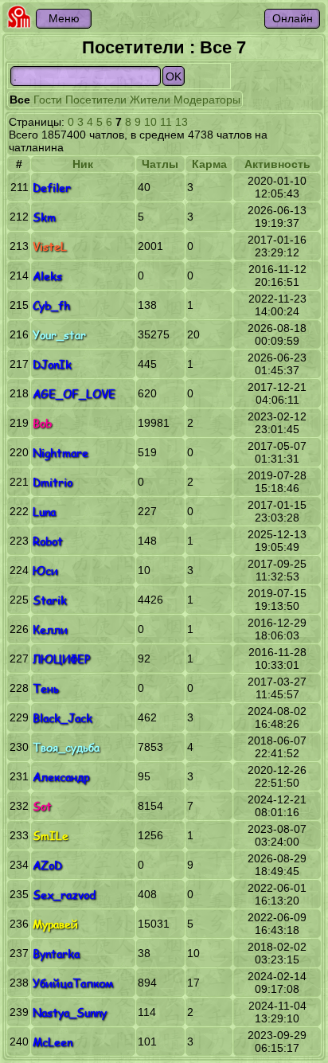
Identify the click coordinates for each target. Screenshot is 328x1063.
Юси (45, 570)
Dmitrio (52, 482)
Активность (277, 164)
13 (181, 121)
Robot (48, 541)
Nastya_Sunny (70, 1012)
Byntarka (56, 953)
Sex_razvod (64, 894)
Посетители (96, 99)
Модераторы (207, 99)
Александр (61, 776)
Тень (46, 688)
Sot (42, 806)
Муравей (55, 924)
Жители (150, 99)
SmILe (50, 835)
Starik (50, 600)
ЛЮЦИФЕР (61, 658)
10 (150, 121)
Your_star (59, 334)
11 (166, 121)
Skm (44, 217)
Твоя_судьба (66, 747)
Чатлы (160, 164)
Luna (44, 511)
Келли (50, 629)
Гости (47, 99)
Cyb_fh (51, 305)
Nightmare (60, 452)
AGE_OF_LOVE (74, 393)
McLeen (52, 1041)
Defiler (52, 187)
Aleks (47, 275)
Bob (42, 423)
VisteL (50, 246)
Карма (209, 164)
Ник (82, 164)
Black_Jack (62, 717)
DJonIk (52, 364)
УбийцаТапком (73, 983)
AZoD (47, 865)
